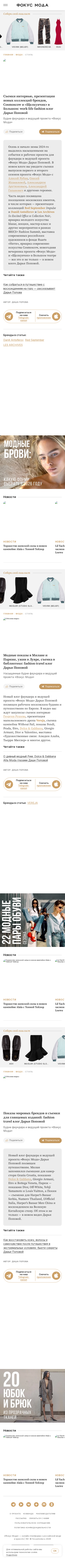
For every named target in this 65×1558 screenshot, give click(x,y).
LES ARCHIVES (13, 344)
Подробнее (11, 1555)
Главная (8, 55)
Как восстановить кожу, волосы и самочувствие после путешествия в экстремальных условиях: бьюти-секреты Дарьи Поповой (30, 1245)
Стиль (29, 55)
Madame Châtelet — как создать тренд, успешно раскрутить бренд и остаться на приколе (30, 1333)
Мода (19, 55)
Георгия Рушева (14, 716)
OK (55, 1550)
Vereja (40, 720)
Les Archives (45, 212)
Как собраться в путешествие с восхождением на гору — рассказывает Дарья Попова (29, 288)
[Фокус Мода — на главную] (32, 5)
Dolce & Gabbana (31, 728)
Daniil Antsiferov (22, 212)
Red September (35, 208)
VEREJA (32, 802)
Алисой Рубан (18, 178)
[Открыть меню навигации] (5, 5)
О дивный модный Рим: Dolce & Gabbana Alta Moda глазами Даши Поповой (29, 758)
